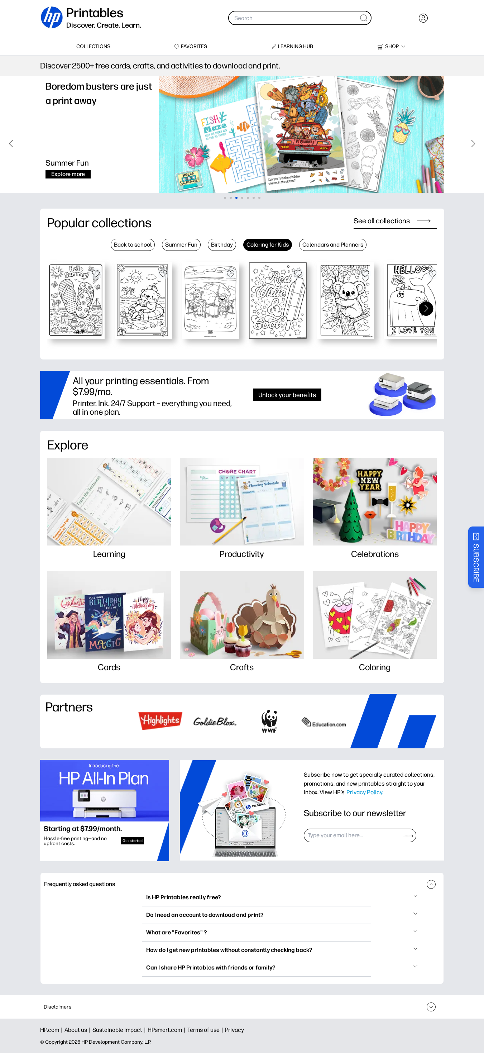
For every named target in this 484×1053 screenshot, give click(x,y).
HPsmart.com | (167, 1029)
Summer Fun (181, 244)
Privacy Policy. (364, 792)
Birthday (222, 244)
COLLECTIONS (93, 46)
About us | (78, 1029)
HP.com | (52, 1029)
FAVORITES (194, 46)
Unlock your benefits (287, 395)
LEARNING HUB (295, 46)
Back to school (133, 244)
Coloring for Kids (267, 244)
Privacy (234, 1029)
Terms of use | (206, 1029)
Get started (133, 840)
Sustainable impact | (120, 1029)
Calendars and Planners (332, 244)
